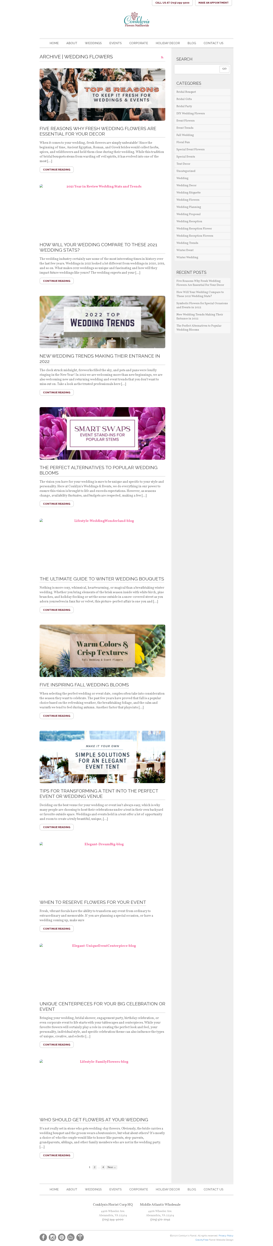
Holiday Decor (168, 43)
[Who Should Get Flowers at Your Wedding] (102, 1086)
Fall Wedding (185, 135)
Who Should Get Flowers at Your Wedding (94, 1119)
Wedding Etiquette (188, 193)
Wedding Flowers (187, 200)
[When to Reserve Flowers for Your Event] (102, 868)
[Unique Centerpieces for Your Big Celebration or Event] (102, 970)
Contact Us (213, 43)
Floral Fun (183, 142)
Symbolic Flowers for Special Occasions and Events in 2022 (202, 305)
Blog (191, 43)
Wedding (182, 178)
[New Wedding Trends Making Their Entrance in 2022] (102, 322)
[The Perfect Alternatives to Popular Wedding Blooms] (102, 433)
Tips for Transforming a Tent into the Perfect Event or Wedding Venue (99, 793)
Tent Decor (183, 164)
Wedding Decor (186, 185)
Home (54, 43)
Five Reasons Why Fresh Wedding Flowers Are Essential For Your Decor (98, 131)
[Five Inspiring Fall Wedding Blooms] (102, 651)
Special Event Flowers (190, 150)
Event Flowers (185, 121)
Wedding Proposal (188, 214)
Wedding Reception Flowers (194, 236)
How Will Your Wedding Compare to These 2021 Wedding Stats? (200, 294)
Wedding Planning (188, 207)
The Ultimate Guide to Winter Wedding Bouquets (102, 578)
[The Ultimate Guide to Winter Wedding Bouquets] (102, 545)
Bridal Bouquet (186, 92)
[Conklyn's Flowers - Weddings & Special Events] (136, 19)
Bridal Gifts (184, 99)
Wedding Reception (189, 221)
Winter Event (184, 250)
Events (115, 43)
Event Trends (184, 128)
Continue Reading (56, 169)
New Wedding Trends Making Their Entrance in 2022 (199, 317)
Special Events (185, 157)
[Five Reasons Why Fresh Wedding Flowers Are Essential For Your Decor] (102, 94)
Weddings (93, 43)
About (71, 43)
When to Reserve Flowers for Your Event (93, 902)
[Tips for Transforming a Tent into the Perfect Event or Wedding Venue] (102, 757)
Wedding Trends (187, 243)
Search (184, 59)
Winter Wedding (187, 257)
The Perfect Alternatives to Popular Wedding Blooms (198, 328)
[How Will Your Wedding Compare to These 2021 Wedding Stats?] (102, 210)
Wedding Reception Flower (194, 229)
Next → (112, 1167)
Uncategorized (185, 171)
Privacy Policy (226, 1235)
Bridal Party (184, 106)
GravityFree (202, 1239)
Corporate (138, 43)
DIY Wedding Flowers (190, 114)
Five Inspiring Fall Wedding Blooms (84, 684)
